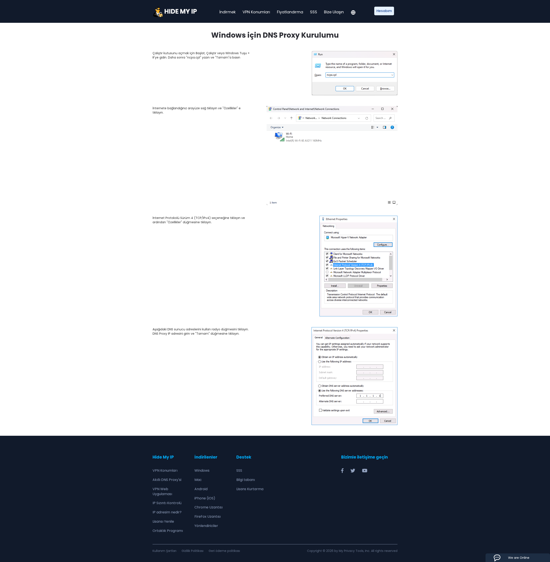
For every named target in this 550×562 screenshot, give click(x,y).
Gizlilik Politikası (192, 551)
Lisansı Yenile (163, 521)
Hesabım (384, 10)
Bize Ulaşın (334, 12)
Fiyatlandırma (290, 12)
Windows (201, 470)
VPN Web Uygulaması (162, 491)
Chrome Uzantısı (208, 507)
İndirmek (227, 12)
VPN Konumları (256, 12)
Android (201, 489)
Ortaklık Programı (168, 530)
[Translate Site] (353, 13)
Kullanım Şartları (164, 551)
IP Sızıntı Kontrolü (167, 502)
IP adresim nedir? (167, 512)
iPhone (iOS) (204, 498)
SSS (313, 12)
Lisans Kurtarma (249, 489)
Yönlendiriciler (206, 525)
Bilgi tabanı (245, 479)
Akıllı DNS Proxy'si (167, 479)
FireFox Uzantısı (207, 516)
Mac (198, 479)
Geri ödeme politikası (224, 551)
